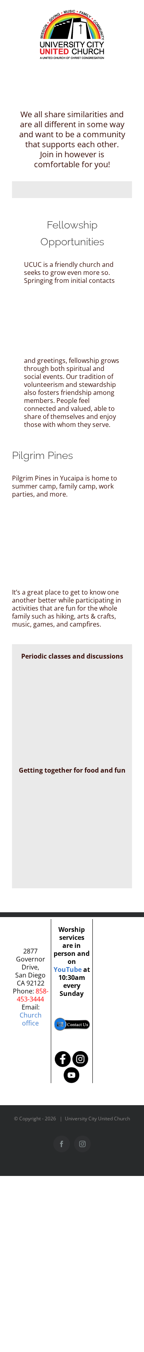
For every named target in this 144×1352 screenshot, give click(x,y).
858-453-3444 (32, 995)
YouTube (68, 969)
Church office (31, 1019)
